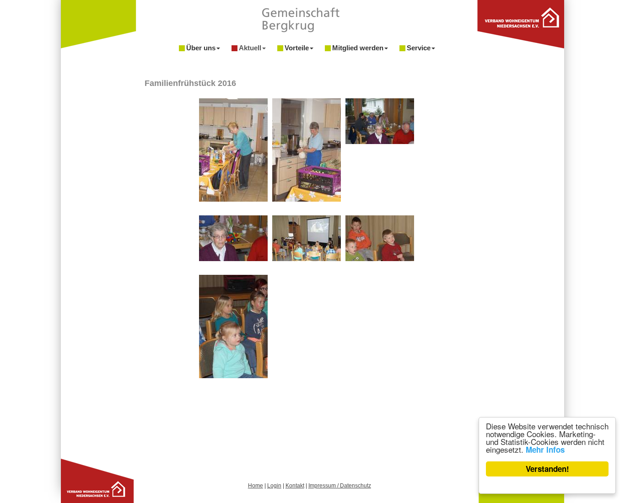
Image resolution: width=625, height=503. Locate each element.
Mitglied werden (357, 48)
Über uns (201, 48)
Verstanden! (547, 468)
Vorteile (297, 48)
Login (274, 485)
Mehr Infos (545, 449)
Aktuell (250, 48)
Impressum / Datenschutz (339, 485)
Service (419, 48)
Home (255, 485)
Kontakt (295, 485)
